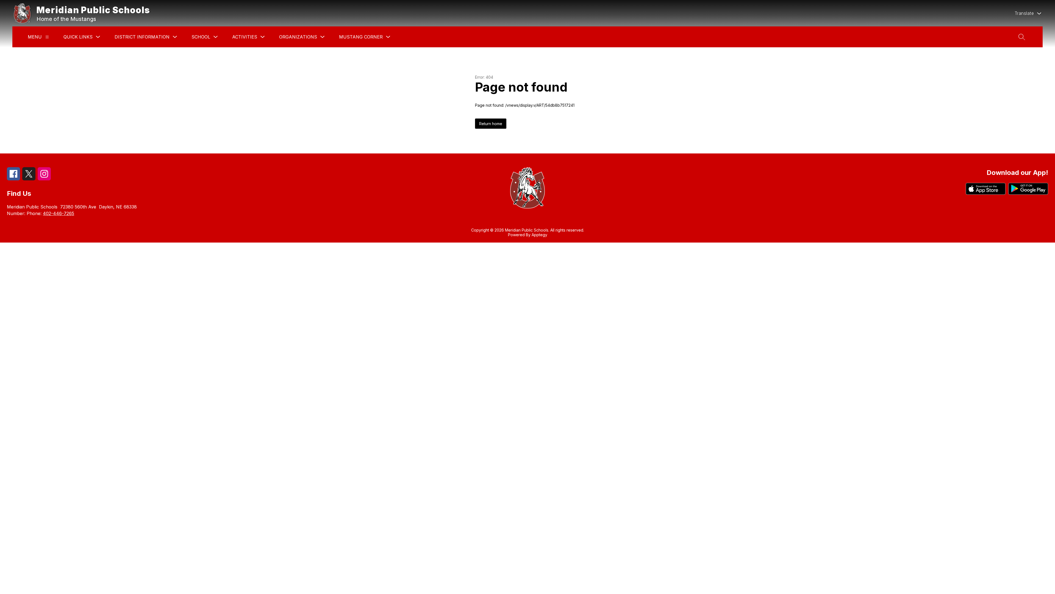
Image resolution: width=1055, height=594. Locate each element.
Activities (244, 37)
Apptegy (539, 234)
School (200, 37)
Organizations (298, 37)
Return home (490, 123)
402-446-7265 (58, 213)
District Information (142, 37)
